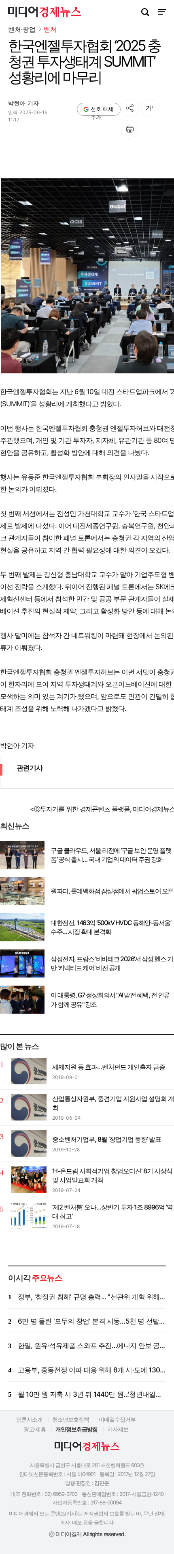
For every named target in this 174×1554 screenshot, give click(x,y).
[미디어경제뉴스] (44, 13)
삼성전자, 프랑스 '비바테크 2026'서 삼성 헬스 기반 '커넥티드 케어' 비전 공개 (112, 963)
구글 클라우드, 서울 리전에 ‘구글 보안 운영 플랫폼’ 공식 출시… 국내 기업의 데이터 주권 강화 (111, 854)
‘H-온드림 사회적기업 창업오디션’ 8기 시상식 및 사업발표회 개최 (112, 1175)
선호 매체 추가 (102, 111)
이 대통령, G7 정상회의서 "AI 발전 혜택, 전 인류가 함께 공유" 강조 (110, 999)
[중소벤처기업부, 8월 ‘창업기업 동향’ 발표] (29, 1143)
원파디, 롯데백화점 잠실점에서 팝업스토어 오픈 (112, 891)
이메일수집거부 (117, 1419)
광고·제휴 (34, 1429)
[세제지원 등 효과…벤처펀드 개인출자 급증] (29, 1071)
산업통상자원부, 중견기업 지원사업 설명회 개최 (113, 1103)
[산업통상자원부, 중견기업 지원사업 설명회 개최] (29, 1107)
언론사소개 (29, 1419)
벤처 (50, 29)
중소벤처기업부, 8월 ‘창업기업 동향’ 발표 (106, 1139)
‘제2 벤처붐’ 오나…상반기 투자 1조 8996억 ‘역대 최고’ (112, 1211)
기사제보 (117, 1429)
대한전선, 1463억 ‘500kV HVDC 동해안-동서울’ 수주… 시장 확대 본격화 (111, 927)
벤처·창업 (22, 29)
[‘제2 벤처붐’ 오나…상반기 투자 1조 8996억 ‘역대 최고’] (29, 1216)
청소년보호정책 (70, 1419)
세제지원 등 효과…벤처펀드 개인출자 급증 (108, 1067)
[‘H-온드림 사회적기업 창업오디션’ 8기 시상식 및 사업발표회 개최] (29, 1179)
